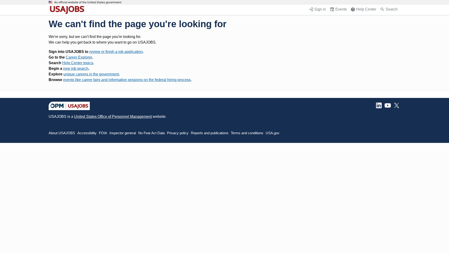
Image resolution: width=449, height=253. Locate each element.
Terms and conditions (247, 133)
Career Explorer (79, 57)
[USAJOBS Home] (68, 10)
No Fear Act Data (151, 133)
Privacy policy (177, 133)
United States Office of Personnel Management (113, 117)
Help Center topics (77, 63)
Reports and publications (209, 133)
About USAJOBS (62, 133)
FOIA (103, 133)
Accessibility (87, 133)
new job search (75, 69)
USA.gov (272, 133)
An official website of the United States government (87, 2)
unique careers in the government (91, 74)
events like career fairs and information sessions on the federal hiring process (127, 80)
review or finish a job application (116, 52)
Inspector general (122, 133)
